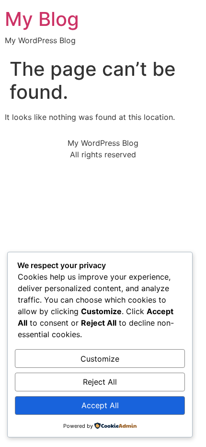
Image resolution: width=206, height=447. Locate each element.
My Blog (42, 19)
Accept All (100, 405)
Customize (99, 359)
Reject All (100, 382)
